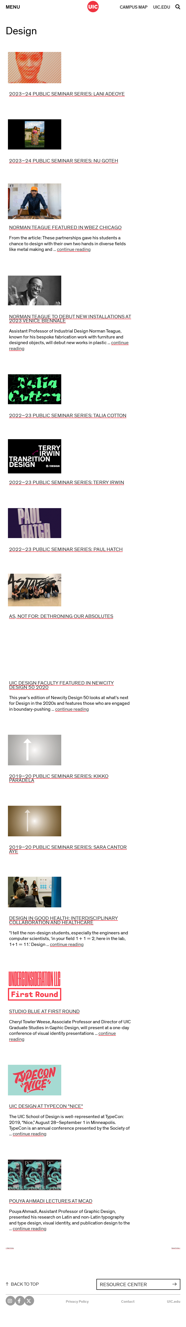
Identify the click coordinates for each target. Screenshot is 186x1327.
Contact (128, 1301)
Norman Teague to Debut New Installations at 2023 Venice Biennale (70, 318)
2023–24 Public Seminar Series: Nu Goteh (63, 161)
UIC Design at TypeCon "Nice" (46, 1106)
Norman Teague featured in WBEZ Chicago (65, 227)
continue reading (74, 249)
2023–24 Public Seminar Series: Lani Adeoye (67, 94)
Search (177, 8)
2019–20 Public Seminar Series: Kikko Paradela (58, 778)
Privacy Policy (77, 1301)
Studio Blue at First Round (44, 1011)
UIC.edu (173, 1301)
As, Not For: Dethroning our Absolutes (61, 616)
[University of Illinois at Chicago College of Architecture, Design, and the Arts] (93, 6)
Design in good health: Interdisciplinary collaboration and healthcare (63, 920)
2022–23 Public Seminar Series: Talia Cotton (67, 415)
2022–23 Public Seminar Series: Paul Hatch (66, 549)
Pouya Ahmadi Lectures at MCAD (50, 1201)
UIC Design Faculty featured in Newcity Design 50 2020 (61, 685)
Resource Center (123, 1284)
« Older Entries (10, 1248)
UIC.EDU (161, 7)
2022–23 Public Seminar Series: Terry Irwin (66, 482)
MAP (133, 7)
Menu (13, 7)
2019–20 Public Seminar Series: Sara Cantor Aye (68, 849)
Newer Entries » (175, 1248)
